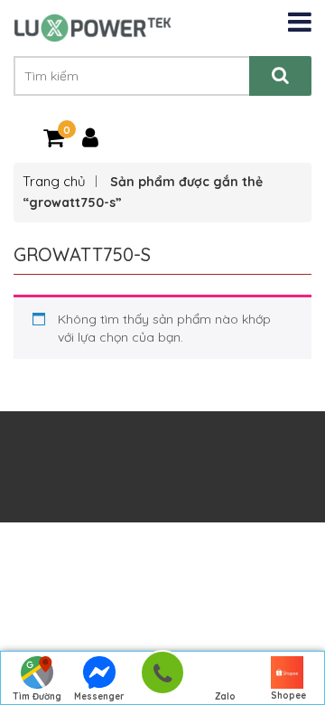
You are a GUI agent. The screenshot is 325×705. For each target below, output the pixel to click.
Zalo (225, 696)
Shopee (288, 695)
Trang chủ (54, 181)
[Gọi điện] (162, 678)
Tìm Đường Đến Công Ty (36, 698)
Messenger (99, 696)
